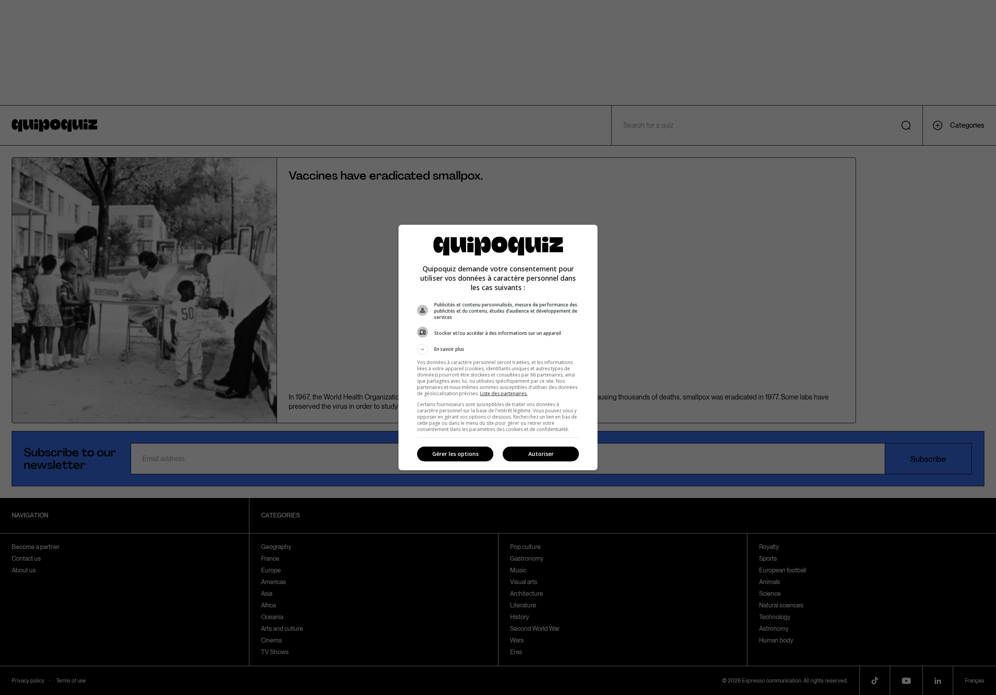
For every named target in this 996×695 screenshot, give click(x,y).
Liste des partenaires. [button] (504, 393)
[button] (498, 349)
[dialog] (498, 347)
